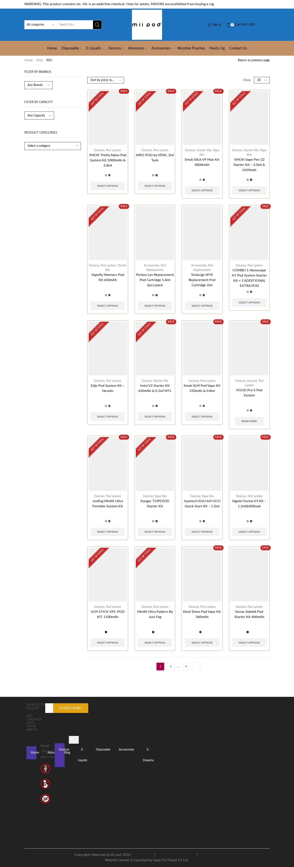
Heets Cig (217, 48)
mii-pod (252, 380)
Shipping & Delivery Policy (176, 854)
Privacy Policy (143, 854)
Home (52, 48)
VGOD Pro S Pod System (249, 392)
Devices (114, 48)
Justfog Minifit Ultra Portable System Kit (107, 503)
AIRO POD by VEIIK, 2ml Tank (155, 157)
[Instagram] (46, 825)
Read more (249, 421)
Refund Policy (209, 854)
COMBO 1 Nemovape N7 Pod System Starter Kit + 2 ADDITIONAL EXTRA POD (249, 278)
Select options (107, 186)
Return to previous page (254, 60)
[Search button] (97, 24)
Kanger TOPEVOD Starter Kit (155, 503)
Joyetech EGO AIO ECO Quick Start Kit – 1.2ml (202, 503)
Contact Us (238, 48)
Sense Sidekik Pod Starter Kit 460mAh (249, 614)
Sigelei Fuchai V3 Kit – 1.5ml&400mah (249, 503)
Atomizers (136, 48)
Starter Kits (204, 150)
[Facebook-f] (46, 813)
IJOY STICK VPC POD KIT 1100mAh (108, 614)
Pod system (113, 150)
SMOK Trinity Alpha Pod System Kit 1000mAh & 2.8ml (107, 160)
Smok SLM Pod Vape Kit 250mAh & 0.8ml (202, 388)
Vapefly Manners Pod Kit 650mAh (107, 277)
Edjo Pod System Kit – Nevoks (108, 388)
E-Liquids (93, 48)
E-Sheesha (148, 755)
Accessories (161, 48)
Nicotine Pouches (191, 48)
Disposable (70, 48)
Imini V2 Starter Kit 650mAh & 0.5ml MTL (155, 388)
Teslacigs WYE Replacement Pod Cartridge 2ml (202, 280)
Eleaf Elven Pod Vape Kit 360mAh (202, 614)
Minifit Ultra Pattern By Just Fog (155, 614)
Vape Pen (161, 496)
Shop (39, 60)
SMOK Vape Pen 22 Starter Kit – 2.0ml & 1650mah (249, 165)
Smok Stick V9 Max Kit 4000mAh (202, 162)
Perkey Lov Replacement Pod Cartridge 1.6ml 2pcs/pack (155, 280)
